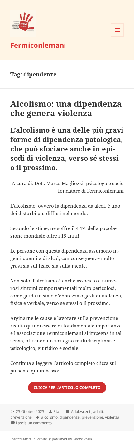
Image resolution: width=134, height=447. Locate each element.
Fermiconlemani (38, 45)
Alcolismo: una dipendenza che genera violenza (66, 108)
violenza (112, 417)
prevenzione (21, 417)
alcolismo (49, 417)
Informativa (21, 439)
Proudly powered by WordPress (64, 439)
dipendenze (70, 417)
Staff (58, 411)
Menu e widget (117, 36)
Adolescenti (81, 411)
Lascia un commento (34, 422)
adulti (98, 411)
